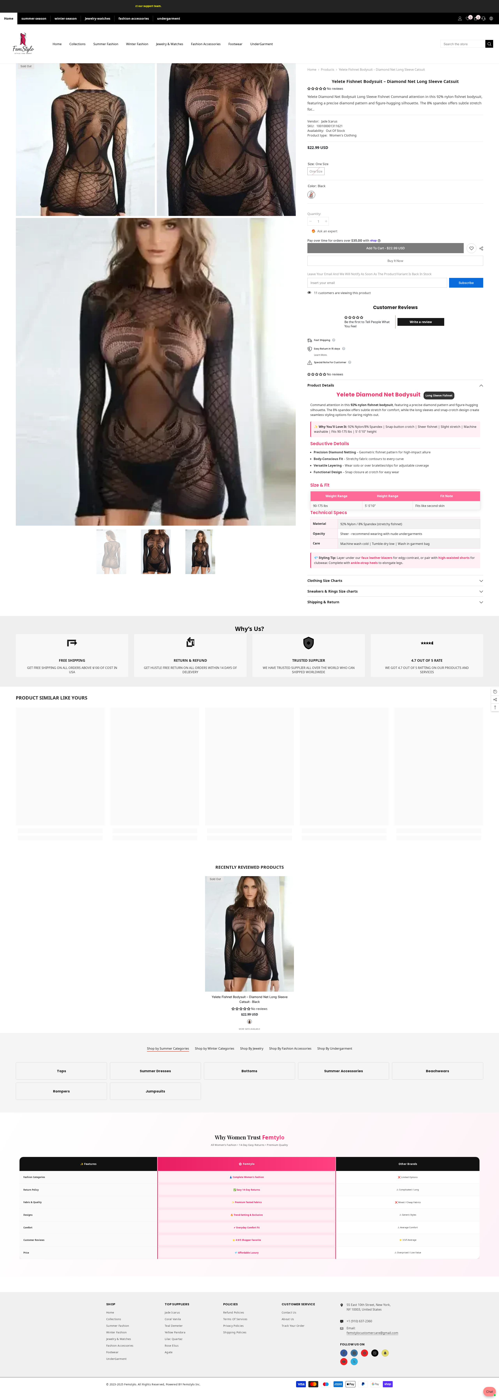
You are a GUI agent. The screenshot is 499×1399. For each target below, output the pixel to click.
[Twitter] (354, 1361)
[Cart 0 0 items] (476, 18)
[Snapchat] (385, 1353)
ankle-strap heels (364, 563)
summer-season (33, 18)
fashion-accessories (134, 18)
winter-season (66, 18)
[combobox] (463, 44)
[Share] (479, 248)
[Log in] (460, 18)
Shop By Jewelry (251, 1048)
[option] (111, 551)
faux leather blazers (376, 558)
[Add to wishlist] (471, 248)
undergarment (168, 18)
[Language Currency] (491, 18)
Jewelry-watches (97, 18)
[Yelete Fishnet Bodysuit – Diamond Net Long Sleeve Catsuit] (249, 934)
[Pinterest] (364, 1353)
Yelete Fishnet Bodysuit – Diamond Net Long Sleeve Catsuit (250, 999)
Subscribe (466, 283)
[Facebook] (344, 1353)
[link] (72, 655)
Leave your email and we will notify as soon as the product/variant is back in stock (369, 274)
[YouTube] (344, 1361)
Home (8, 18)
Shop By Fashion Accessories (290, 1048)
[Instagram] (354, 1353)
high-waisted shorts (454, 558)
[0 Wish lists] (468, 18)
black (249, 1021)
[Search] (467, 44)
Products (327, 69)
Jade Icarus (329, 121)
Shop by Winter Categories (214, 1048)
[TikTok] (375, 1353)
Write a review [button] (421, 322)
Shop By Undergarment (334, 1048)
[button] (317, 88)
